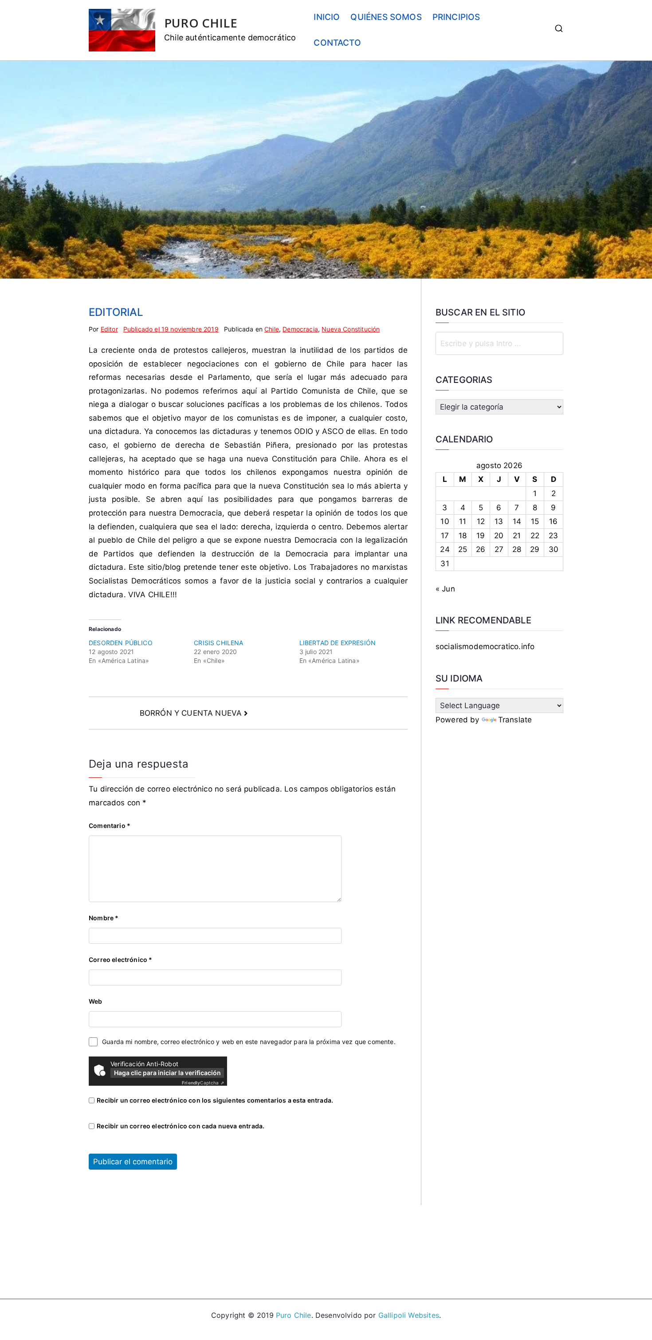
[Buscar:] (499, 343)
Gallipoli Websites (408, 1315)
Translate (515, 719)
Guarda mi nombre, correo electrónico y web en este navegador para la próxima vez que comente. (249, 1041)
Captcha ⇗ (203, 1082)
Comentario (109, 825)
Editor (109, 329)
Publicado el (171, 329)
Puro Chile (293, 1315)
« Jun (445, 588)
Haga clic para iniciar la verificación (167, 1072)
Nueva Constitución (351, 329)
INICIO (327, 17)
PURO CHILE (200, 23)
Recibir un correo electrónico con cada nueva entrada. (180, 1126)
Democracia (300, 329)
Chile (271, 329)
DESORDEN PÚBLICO (121, 642)
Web (95, 1001)
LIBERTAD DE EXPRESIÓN (337, 642)
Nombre (103, 918)
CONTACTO (337, 43)
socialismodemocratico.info (485, 646)
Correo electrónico (120, 959)
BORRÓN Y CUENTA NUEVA (191, 713)
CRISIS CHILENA (218, 642)
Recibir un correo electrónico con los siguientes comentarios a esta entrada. (215, 1100)
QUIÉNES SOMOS (385, 17)
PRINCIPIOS (456, 17)
